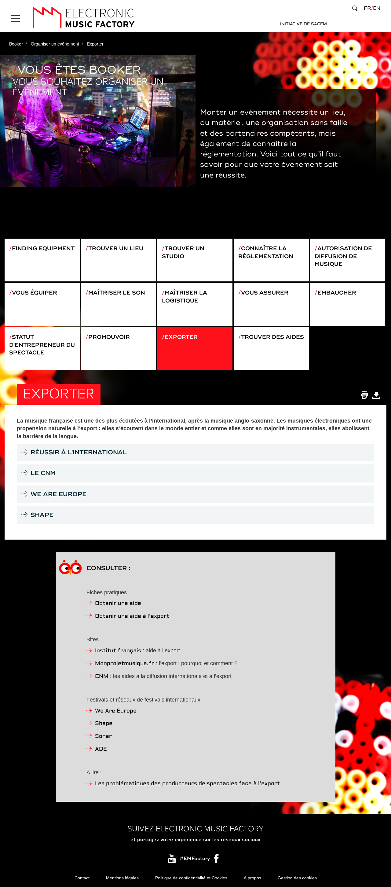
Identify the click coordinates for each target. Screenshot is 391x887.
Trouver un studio (183, 252)
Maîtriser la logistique (184, 296)
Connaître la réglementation (265, 252)
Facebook (217, 860)
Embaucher (336, 292)
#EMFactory (195, 859)
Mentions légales (122, 877)
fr (367, 8)
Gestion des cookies (297, 877)
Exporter (181, 337)
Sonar (103, 736)
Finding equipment (43, 248)
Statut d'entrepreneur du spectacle (42, 345)
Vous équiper (34, 292)
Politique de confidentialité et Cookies (191, 877)
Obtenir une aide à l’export (132, 616)
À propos (252, 877)
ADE (101, 749)
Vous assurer (264, 292)
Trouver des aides (272, 337)
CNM (101, 676)
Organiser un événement (55, 44)
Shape (103, 723)
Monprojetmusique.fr (124, 663)
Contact (82, 877)
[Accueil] (83, 17)
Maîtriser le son (116, 292)
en (376, 8)
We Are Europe (116, 711)
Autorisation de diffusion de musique (343, 256)
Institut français (118, 651)
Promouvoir (109, 337)
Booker (16, 44)
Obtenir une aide (118, 603)
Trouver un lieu (115, 248)
